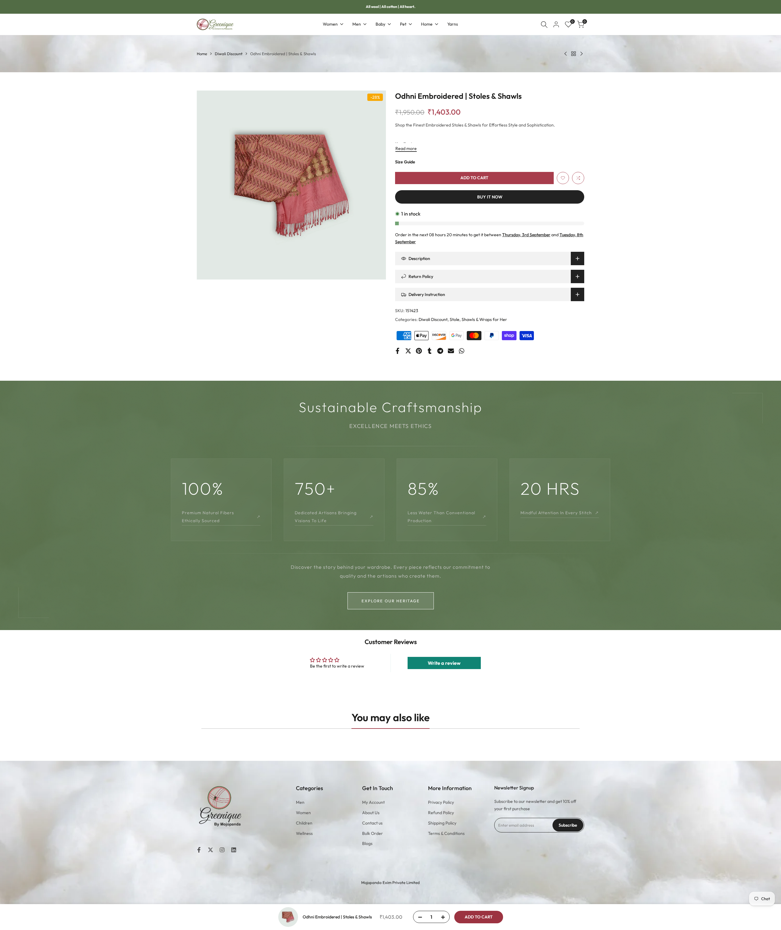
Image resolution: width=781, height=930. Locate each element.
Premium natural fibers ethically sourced (221, 516)
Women (303, 812)
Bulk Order (372, 833)
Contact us (372, 823)
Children (304, 823)
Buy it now (489, 197)
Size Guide (405, 162)
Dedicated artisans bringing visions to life (334, 516)
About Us (371, 812)
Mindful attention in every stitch (559, 512)
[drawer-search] (544, 24)
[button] (563, 178)
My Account (373, 802)
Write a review (444, 663)
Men (300, 802)
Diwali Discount (229, 53)
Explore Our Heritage (391, 600)
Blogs (367, 843)
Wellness (304, 833)
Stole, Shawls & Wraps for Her (478, 319)
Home (202, 53)
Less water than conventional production (447, 516)
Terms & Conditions (446, 833)
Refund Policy (441, 812)
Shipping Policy (442, 823)
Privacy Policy (441, 802)
